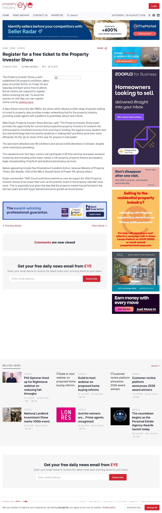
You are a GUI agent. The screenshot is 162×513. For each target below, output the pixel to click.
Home (5, 48)
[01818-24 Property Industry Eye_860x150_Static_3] (55, 211)
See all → (155, 366)
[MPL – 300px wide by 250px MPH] (135, 271)
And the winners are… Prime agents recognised (91, 417)
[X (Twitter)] (149, 15)
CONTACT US (40, 15)
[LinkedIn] (158, 15)
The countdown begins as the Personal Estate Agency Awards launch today (143, 421)
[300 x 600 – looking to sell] (135, 117)
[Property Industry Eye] (18, 6)
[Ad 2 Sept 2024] (135, 219)
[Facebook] (154, 15)
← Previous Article (12, 225)
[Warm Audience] (135, 177)
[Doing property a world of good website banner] (135, 57)
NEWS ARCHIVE (21, 15)
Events (21, 48)
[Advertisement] (135, 334)
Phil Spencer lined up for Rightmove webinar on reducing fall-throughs (36, 385)
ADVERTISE (57, 15)
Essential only (134, 507)
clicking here (26, 102)
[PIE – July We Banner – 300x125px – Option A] (135, 304)
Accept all (152, 507)
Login (154, 6)
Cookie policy (108, 507)
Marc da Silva (31, 66)
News (13, 48)
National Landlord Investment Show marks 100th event (37, 417)
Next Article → (99, 225)
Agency (82, 409)
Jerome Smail (42, 398)
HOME (6, 15)
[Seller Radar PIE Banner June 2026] (81, 30)
